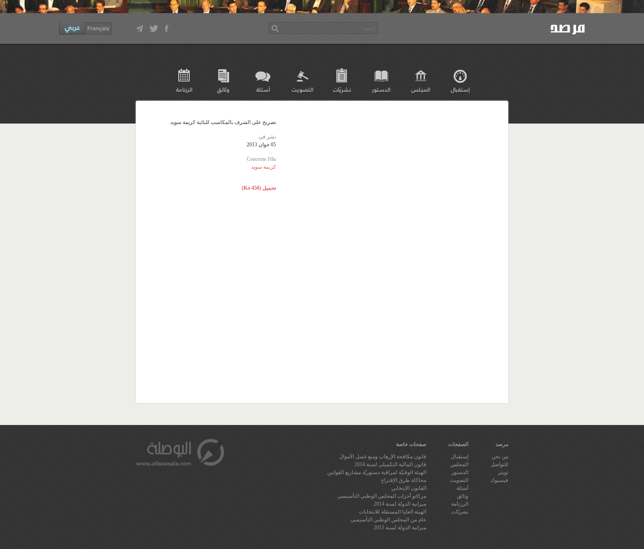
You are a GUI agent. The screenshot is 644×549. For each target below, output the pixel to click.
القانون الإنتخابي (408, 488)
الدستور (381, 89)
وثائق (223, 89)
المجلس (420, 89)
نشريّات (342, 89)
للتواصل (499, 464)
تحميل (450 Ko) (259, 188)
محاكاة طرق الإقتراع (403, 480)
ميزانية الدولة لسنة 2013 (400, 527)
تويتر (503, 472)
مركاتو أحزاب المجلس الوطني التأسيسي (381, 496)
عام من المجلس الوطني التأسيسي (388, 520)
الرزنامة (184, 89)
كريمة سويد (263, 167)
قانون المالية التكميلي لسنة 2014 (390, 464)
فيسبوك (499, 480)
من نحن (500, 456)
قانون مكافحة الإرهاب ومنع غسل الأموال (382, 456)
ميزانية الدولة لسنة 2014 (400, 504)
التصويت (302, 89)
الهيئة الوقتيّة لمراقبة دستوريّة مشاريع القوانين (376, 472)
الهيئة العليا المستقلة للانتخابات (392, 512)
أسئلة (263, 89)
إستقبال (460, 89)
